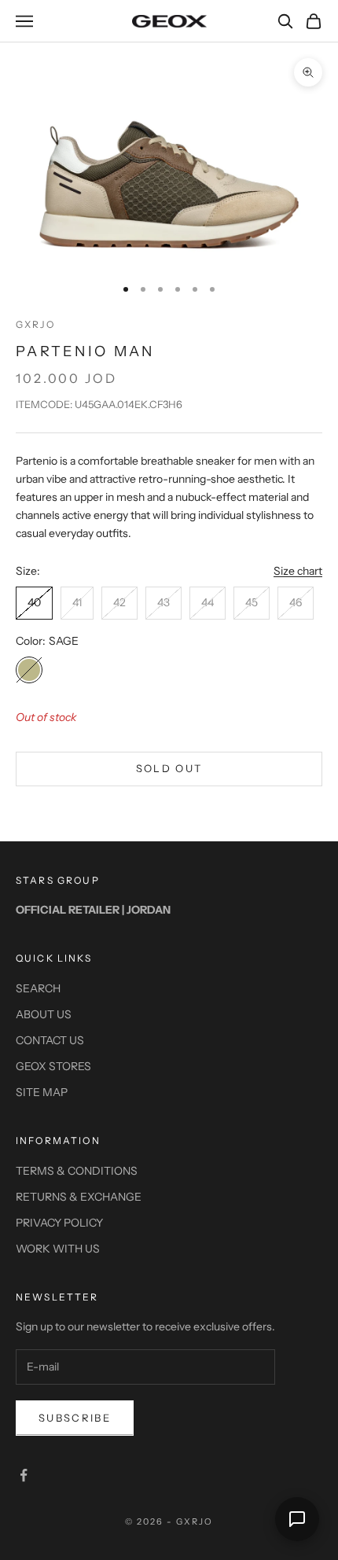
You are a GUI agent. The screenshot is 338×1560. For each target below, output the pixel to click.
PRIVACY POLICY (59, 1223)
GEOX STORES (53, 1066)
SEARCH (38, 988)
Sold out (169, 768)
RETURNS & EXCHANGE (78, 1197)
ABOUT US (44, 1014)
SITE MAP (42, 1092)
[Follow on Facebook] (23, 1475)
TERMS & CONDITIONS (77, 1171)
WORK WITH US (58, 1249)
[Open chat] (297, 1519)
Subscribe (75, 1417)
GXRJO (35, 324)
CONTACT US (50, 1040)
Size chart (298, 571)
